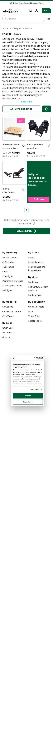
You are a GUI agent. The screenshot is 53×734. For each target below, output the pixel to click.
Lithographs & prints (12, 285)
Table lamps (8, 266)
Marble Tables (35, 320)
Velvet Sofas (34, 316)
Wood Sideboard (36, 306)
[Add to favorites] (23, 145)
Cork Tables (8, 316)
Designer (16, 28)
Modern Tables (35, 295)
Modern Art (33, 282)
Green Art (7, 337)
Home (5, 28)
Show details (34, 389)
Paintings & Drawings (12, 281)
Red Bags (6, 332)
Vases (5, 271)
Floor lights (7, 276)
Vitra (30, 311)
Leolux (31, 257)
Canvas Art (7, 306)
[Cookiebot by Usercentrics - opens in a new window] (35, 358)
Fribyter (28, 28)
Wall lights (7, 290)
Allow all (28, 395)
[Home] (13, 11)
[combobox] (26, 18)
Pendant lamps (9, 257)
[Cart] (30, 11)
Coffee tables (8, 262)
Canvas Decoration (11, 311)
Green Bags (8, 327)
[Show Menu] (49, 18)
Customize (26, 402)
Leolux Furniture (36, 262)
